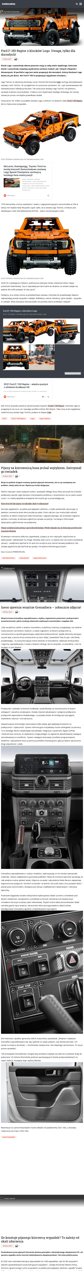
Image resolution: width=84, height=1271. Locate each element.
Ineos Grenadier (9, 1137)
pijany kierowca (40, 558)
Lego (59, 82)
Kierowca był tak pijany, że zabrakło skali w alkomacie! (24, 503)
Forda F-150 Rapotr (56, 406)
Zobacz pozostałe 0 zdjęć (73, 373)
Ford (4, 418)
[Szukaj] (77, 4)
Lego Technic (45, 418)
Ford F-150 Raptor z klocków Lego (20, 310)
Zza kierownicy (8, 558)
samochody (24, 558)
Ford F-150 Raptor (74, 100)
